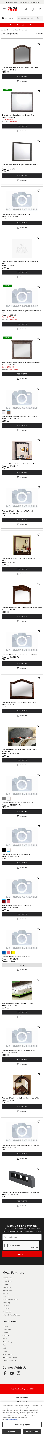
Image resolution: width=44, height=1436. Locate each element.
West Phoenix (7, 1354)
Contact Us (6, 1312)
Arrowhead (6, 1329)
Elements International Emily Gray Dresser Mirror (18, 115)
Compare (23, 81)
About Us (6, 1309)
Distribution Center (9, 1357)
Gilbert (4, 1339)
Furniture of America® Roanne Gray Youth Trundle (18, 1051)
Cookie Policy (12, 1420)
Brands (5, 1293)
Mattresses (6, 1287)
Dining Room (7, 1281)
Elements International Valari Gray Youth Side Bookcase (20, 1192)
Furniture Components (20, 30)
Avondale (5, 1332)
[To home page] (13, 9)
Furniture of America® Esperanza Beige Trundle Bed (19, 655)
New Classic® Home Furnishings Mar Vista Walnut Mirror (21, 363)
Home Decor (7, 1290)
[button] (4, 9)
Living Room (7, 1278)
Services (5, 1306)
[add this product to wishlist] (39, 44)
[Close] (41, 1405)
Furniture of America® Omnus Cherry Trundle (17, 905)
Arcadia (5, 1326)
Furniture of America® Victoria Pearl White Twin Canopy (20, 1145)
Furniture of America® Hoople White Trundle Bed (18, 803)
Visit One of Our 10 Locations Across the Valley (23, 2)
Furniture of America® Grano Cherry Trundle (16, 214)
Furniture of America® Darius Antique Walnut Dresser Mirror (22, 608)
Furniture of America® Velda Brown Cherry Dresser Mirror (21, 1098)
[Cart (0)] (40, 9)
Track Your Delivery (16, 25)
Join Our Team (29, 25)
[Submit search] (38, 18)
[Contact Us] (33, 9)
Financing (6, 1303)
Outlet (4, 1348)
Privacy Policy (22, 1401)
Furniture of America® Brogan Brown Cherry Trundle (19, 417)
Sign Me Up (22, 1254)
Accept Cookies (32, 1431)
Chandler (5, 1336)
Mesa (4, 1345)
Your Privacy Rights (22, 1424)
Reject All (11, 1431)
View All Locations (9, 1360)
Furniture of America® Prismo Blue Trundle (16, 957)
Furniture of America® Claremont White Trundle (17, 511)
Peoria (4, 1351)
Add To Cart (22, 76)
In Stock (5, 1296)
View (22, 965)
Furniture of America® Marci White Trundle (16, 854)
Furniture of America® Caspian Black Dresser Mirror (19, 464)
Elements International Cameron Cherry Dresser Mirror (20, 68)
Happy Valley (7, 1342)
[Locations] (26, 9)
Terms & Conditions (22, 1398)
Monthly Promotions (10, 1299)
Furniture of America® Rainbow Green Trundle (17, 1003)
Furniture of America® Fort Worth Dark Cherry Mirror (19, 702)
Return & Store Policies (11, 1315)
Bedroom (5, 1284)
